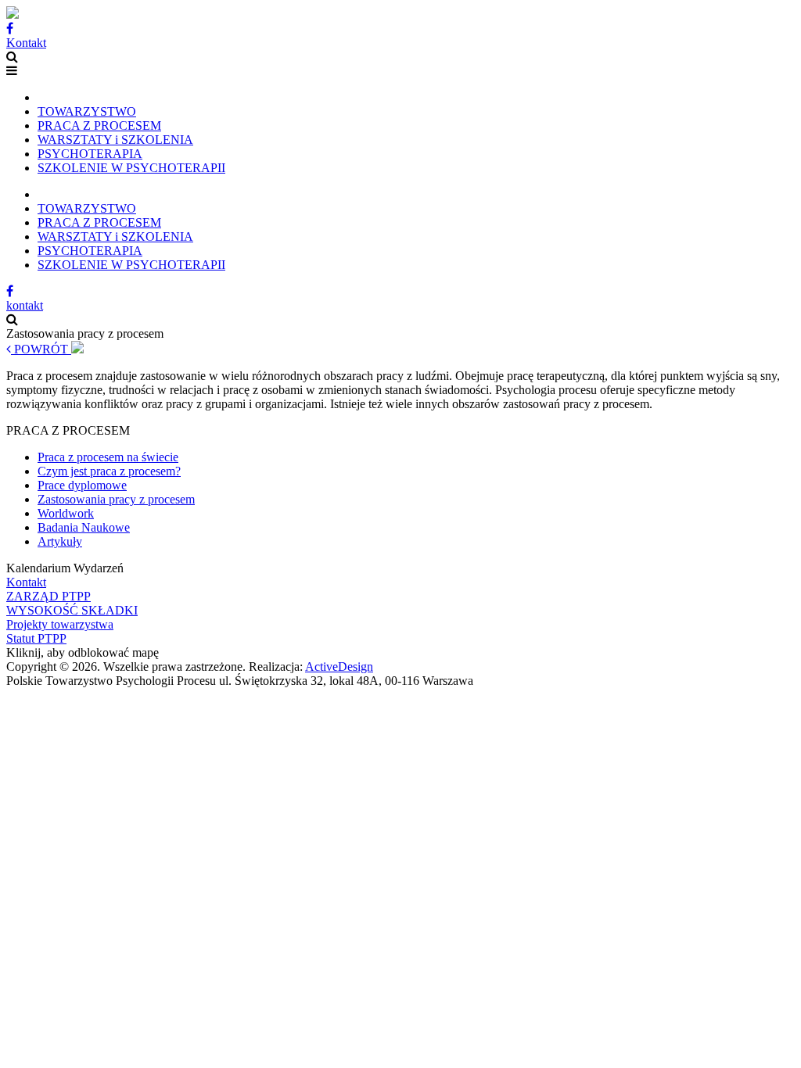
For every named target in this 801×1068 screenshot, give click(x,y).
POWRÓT (41, 349)
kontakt (24, 305)
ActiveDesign (339, 666)
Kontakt (26, 42)
